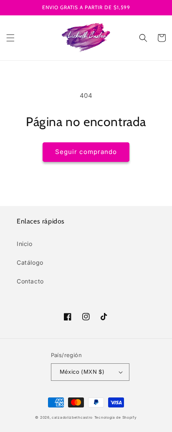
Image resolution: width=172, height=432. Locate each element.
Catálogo (30, 262)
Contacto (30, 281)
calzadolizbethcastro (72, 417)
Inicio (25, 243)
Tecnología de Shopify (115, 417)
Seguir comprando (86, 152)
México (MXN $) (82, 371)
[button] (10, 38)
